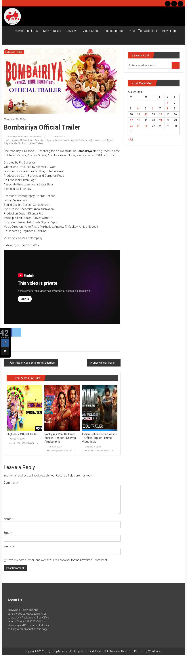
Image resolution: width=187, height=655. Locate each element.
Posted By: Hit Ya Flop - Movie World (24, 136)
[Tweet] (5, 351)
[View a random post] (179, 40)
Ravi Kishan (107, 140)
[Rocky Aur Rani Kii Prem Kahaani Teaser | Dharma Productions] (62, 407)
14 (160, 114)
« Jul (130, 139)
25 (138, 126)
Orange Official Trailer (102, 362)
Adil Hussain (12, 140)
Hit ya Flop (169, 31)
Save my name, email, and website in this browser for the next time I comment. (57, 560)
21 (160, 120)
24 (131, 126)
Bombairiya (68, 140)
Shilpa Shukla (10, 143)
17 (131, 120)
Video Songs (91, 31)
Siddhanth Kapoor (26, 143)
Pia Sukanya (81, 140)
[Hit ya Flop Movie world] (8, 30)
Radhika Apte (94, 140)
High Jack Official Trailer (22, 434)
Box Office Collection (143, 31)
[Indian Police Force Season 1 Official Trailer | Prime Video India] (99, 407)
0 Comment (56, 136)
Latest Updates (114, 31)
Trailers (39, 143)
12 (146, 114)
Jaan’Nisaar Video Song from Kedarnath (32, 362)
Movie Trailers (52, 31)
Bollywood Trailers (13, 52)
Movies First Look (26, 31)
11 (138, 114)
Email (8, 532)
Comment (11, 482)
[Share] (5, 343)
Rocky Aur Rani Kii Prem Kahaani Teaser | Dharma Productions (60, 438)
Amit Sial (39, 140)
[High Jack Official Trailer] (24, 407)
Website (9, 546)
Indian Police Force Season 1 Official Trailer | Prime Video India (99, 438)
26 (146, 126)
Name (9, 519)
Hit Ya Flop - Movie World (21, 443)
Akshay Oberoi (27, 140)
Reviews (71, 31)
